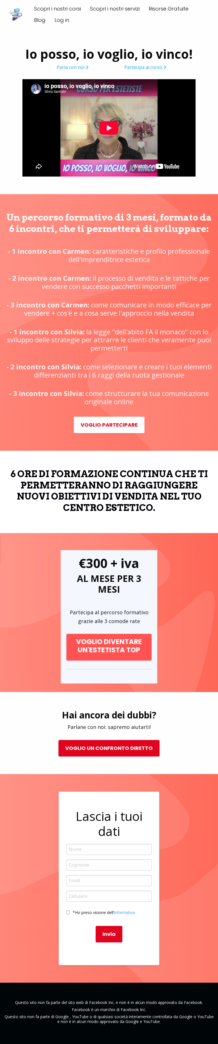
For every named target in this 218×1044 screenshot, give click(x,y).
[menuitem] (62, 20)
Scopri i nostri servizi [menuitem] (115, 8)
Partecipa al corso (143, 67)
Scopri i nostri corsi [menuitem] (57, 8)
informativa (124, 912)
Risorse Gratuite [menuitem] (168, 8)
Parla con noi (71, 67)
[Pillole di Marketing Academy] (16, 14)
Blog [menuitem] (39, 20)
